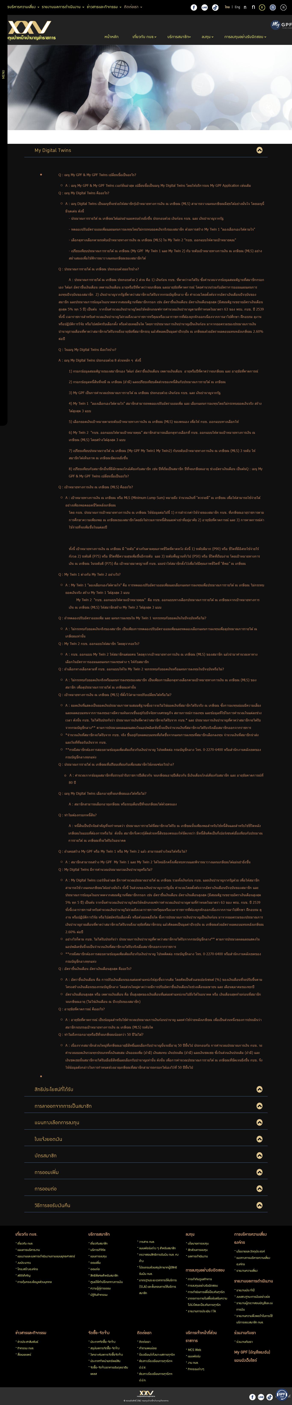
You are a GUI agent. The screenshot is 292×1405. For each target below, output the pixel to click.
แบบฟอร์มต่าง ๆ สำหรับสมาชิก (157, 1248)
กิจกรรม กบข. (26, 1348)
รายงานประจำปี (245, 1290)
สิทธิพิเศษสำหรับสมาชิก (104, 1276)
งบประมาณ (24, 1263)
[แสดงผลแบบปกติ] (272, 7)
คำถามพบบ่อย (148, 1348)
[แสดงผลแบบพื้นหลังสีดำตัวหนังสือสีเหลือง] (262, 7)
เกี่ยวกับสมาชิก (99, 1244)
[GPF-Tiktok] (215, 7)
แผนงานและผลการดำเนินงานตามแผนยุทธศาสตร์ (46, 1256)
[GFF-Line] (261, 1397)
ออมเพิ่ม (95, 1263)
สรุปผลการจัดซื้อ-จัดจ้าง (104, 1348)
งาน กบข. (193, 1363)
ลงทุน (190, 1234)
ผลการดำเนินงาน (198, 1256)
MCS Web (194, 1350)
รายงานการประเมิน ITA (202, 1311)
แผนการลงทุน (98, 1256)
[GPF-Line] (204, 7)
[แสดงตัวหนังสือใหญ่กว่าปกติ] (253, 8)
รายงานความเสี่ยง (247, 1271)
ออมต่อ (95, 1269)
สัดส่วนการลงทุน (198, 1250)
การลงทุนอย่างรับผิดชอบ (205, 1270)
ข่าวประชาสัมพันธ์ (28, 1342)
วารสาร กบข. (147, 1242)
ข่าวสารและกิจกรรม (30, 1333)
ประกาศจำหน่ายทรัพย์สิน (105, 1361)
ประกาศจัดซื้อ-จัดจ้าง (102, 1342)
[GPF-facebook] (194, 7)
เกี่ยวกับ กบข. (26, 1234)
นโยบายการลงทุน (198, 1244)
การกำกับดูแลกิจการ (200, 1279)
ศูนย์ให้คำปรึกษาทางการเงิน (106, 1282)
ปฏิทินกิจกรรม (99, 1295)
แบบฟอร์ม (194, 1356)
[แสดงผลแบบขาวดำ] (283, 7)
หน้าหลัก (112, 37)
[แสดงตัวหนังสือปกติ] (245, 8)
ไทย (227, 7)
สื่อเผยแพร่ (24, 1355)
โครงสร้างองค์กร (28, 1269)
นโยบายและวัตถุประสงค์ (250, 1252)
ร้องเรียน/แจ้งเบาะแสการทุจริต (157, 1355)
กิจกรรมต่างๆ (196, 1369)
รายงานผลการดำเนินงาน (253, 1281)
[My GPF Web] (281, 25)
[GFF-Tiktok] (269, 1397)
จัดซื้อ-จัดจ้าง (99, 1333)
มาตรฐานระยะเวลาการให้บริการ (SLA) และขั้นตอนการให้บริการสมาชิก (158, 1287)
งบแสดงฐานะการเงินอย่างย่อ (253, 1297)
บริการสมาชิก (99, 1234)
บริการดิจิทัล (97, 1250)
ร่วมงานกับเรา (245, 1333)
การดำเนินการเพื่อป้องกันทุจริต (206, 1292)
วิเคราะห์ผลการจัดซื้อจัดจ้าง (106, 1355)
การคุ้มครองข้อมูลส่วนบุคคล (35, 1282)
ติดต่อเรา (144, 1333)
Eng (237, 7)
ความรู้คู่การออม (100, 1288)
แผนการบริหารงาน (29, 1250)
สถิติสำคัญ (24, 1276)
